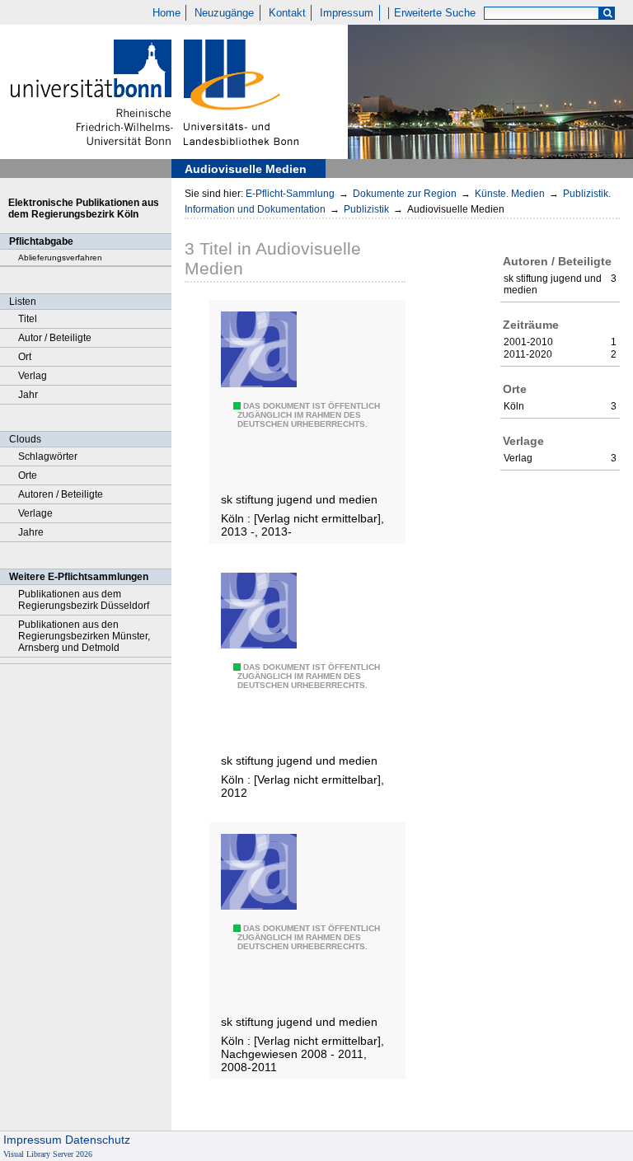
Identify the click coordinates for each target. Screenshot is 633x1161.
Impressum (346, 13)
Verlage (35, 513)
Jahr (28, 394)
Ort (24, 357)
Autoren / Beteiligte (60, 494)
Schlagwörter (47, 456)
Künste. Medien (510, 193)
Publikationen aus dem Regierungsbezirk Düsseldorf (83, 599)
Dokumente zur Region (405, 193)
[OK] (607, 13)
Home (166, 13)
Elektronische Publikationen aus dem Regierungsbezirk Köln (83, 208)
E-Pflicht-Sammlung (290, 193)
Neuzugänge (224, 13)
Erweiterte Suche (435, 13)
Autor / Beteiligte (54, 338)
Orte (27, 475)
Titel (27, 319)
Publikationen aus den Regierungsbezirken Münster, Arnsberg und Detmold (84, 636)
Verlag (32, 376)
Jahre (31, 532)
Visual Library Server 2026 (47, 1154)
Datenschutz (97, 1139)
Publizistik (366, 209)
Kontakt (287, 13)
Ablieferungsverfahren (60, 257)
